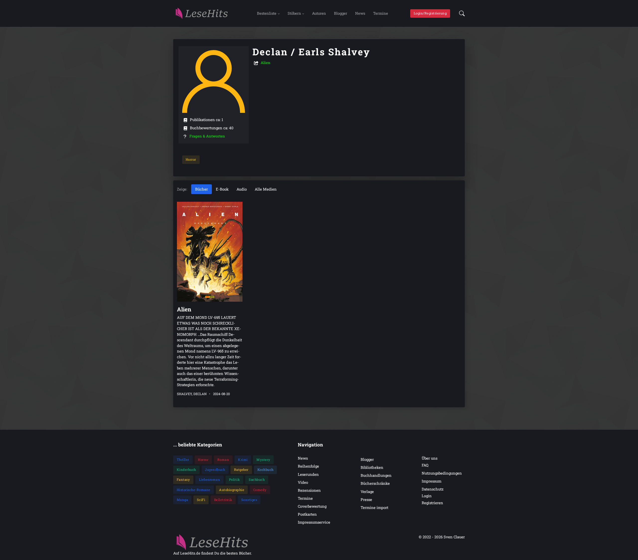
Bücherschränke (375, 483)
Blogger (340, 13)
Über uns (429, 458)
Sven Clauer (454, 536)
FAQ (425, 465)
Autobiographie (231, 490)
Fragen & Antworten (207, 136)
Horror (191, 159)
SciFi (201, 499)
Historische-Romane (193, 490)
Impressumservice (314, 522)
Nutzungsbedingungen (442, 473)
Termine (380, 13)
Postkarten (307, 514)
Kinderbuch (186, 469)
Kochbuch (265, 469)
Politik (234, 479)
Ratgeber (241, 469)
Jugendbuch (215, 469)
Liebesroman (209, 479)
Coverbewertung (312, 506)
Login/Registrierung (430, 13)
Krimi (243, 459)
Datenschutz (433, 489)
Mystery (263, 459)
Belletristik (223, 499)
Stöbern (294, 13)
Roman (223, 459)
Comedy (260, 490)
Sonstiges (249, 499)
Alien (265, 62)
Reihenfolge (308, 466)
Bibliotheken (372, 467)
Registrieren (432, 502)
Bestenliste (266, 13)
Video (303, 482)
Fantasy (183, 479)
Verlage (367, 491)
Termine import (374, 507)
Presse (366, 499)
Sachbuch (257, 479)
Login (427, 495)
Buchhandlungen (376, 475)
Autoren (319, 13)
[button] (460, 13)
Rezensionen (309, 490)
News (360, 13)
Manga (182, 499)
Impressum (431, 481)
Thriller (183, 459)
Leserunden (308, 474)
